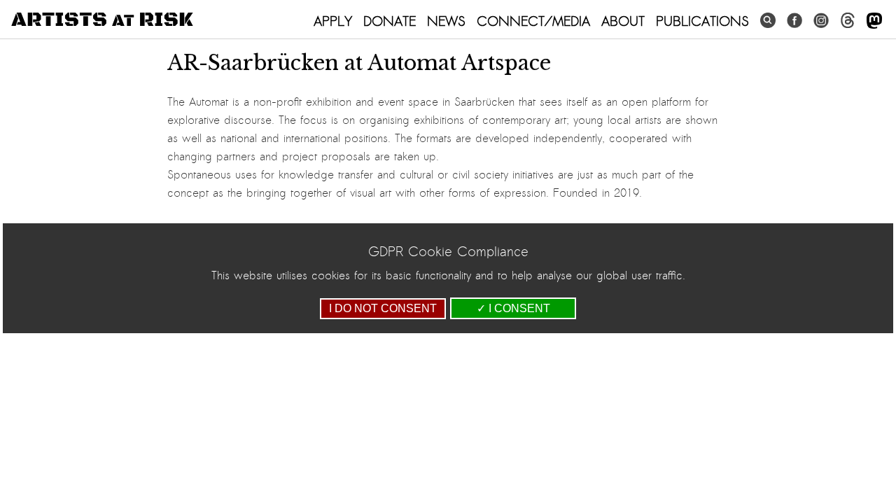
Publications (702, 21)
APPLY (333, 21)
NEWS (446, 21)
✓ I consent (513, 308)
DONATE (389, 21)
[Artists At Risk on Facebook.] (794, 20)
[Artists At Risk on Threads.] (847, 20)
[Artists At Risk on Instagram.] (821, 20)
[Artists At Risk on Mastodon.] (874, 21)
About (623, 21)
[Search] (767, 20)
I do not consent (383, 308)
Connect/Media (533, 21)
